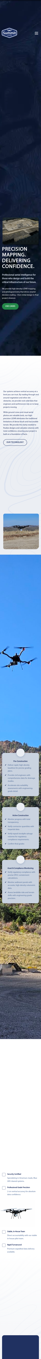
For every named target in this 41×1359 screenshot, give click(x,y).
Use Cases (10, 306)
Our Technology (15, 442)
